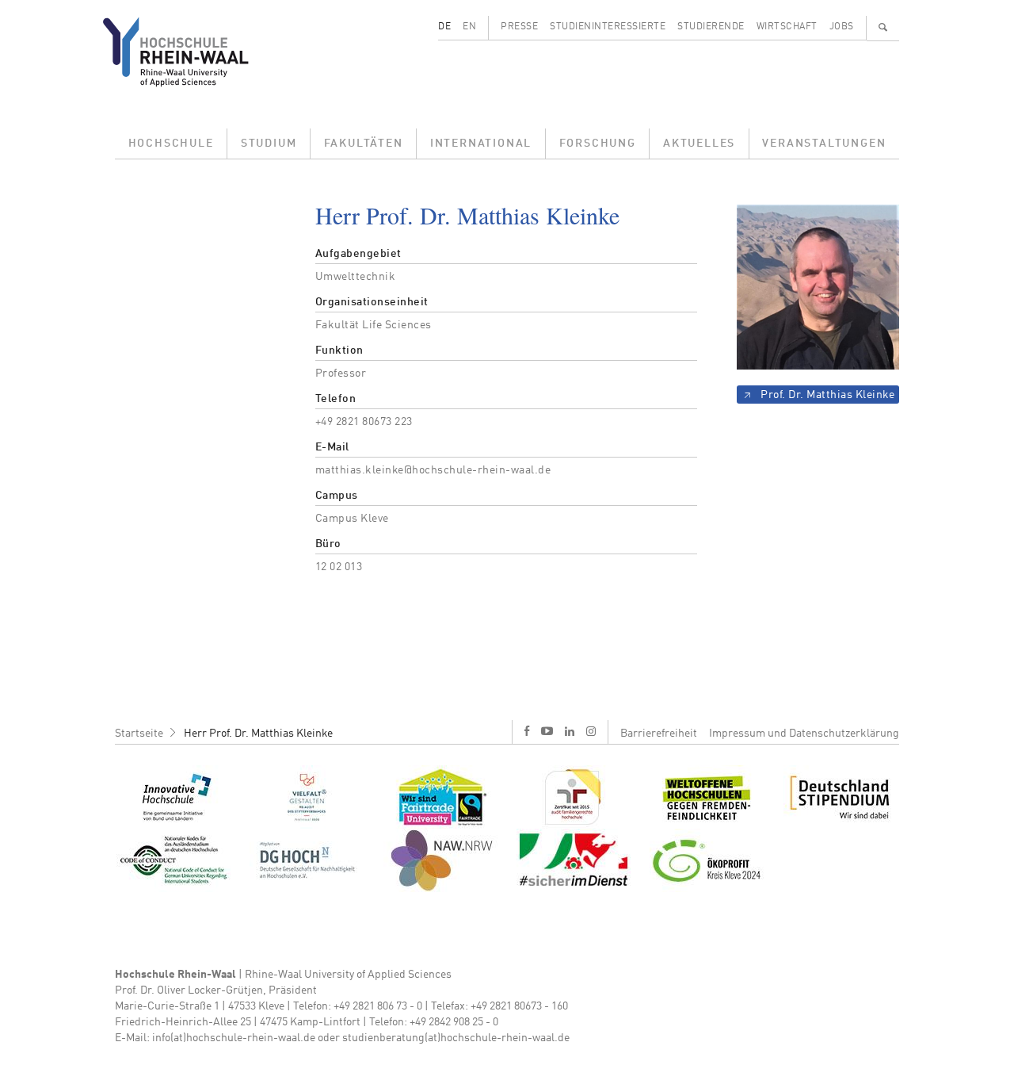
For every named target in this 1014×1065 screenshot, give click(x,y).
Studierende (711, 27)
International (481, 143)
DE (444, 27)
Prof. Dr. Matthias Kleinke (827, 394)
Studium (269, 143)
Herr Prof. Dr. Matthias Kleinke (258, 733)
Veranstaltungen (824, 143)
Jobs (841, 27)
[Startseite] (188, 51)
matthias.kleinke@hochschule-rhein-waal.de (433, 470)
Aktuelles (699, 143)
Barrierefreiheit (658, 733)
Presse (519, 27)
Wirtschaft (787, 27)
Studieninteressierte (607, 27)
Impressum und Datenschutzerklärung (804, 733)
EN (469, 27)
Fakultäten (363, 143)
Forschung (597, 143)
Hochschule (171, 143)
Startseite (139, 733)
